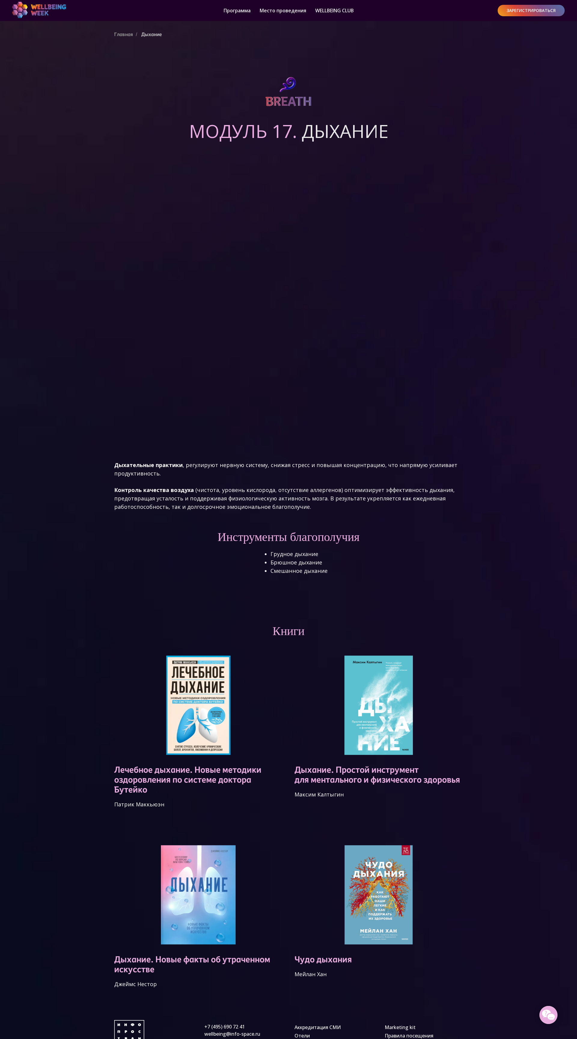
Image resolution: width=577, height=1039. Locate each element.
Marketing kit (400, 1027)
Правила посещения (409, 1035)
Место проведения (283, 10)
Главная (123, 34)
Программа (237, 10)
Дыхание (151, 34)
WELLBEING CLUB (334, 10)
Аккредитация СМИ (318, 1027)
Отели (302, 1035)
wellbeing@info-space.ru (232, 1034)
